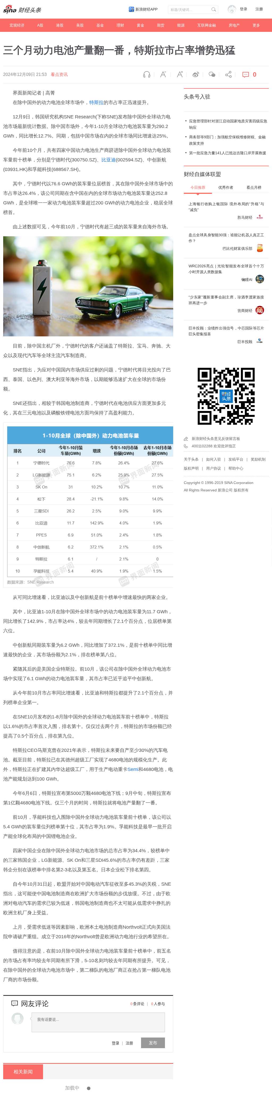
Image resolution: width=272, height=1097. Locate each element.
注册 (259, 9)
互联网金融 (206, 25)
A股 (40, 25)
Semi (133, 769)
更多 (256, 25)
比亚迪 (108, 159)
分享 (227, 75)
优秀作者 (225, 187)
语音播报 (146, 75)
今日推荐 (197, 187)
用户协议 (213, 468)
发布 (153, 1043)
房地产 (234, 25)
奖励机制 (258, 459)
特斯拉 (96, 102)
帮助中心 (235, 468)
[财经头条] (22, 9)
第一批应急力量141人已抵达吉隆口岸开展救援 (227, 153)
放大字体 (178, 75)
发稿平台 (235, 459)
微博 (195, 75)
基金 (100, 25)
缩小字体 (162, 75)
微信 (211, 75)
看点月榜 (253, 187)
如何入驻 (213, 459)
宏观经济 (17, 25)
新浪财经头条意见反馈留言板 (216, 438)
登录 (115, 1042)
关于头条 (191, 459)
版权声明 (191, 468)
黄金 (140, 25)
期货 (160, 25)
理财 (120, 25)
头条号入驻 (197, 97)
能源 (181, 25)
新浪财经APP (146, 9)
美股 (80, 25)
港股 (59, 25)
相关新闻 (23, 1071)
